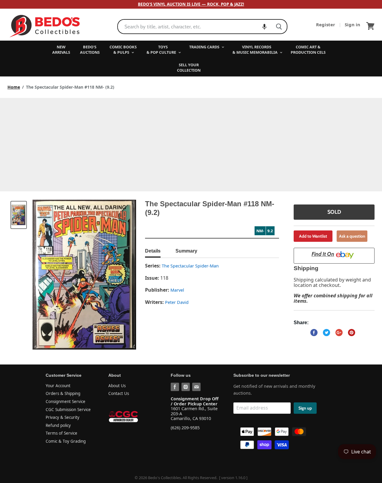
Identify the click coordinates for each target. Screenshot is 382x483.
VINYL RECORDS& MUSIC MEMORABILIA (255, 49)
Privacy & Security (62, 417)
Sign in (352, 24)
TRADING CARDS (204, 47)
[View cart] (370, 26)
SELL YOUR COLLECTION (189, 67)
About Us (117, 385)
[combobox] (194, 26)
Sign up (305, 408)
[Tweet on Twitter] (326, 332)
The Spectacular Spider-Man (190, 266)
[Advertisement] (191, 142)
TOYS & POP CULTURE (162, 49)
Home (13, 87)
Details (153, 250)
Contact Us (118, 393)
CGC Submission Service (68, 409)
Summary (186, 250)
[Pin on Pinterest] (351, 332)
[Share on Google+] (339, 332)
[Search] (279, 26)
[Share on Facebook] (314, 332)
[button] (264, 26)
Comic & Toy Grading (66, 441)
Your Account (58, 385)
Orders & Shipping (63, 393)
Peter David (177, 302)
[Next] (120, 275)
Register (326, 24)
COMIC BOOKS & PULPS (123, 49)
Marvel (177, 290)
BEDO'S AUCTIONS (90, 49)
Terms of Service (61, 433)
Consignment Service (65, 401)
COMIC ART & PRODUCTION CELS (308, 49)
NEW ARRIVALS (61, 49)
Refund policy (58, 425)
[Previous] (49, 275)
